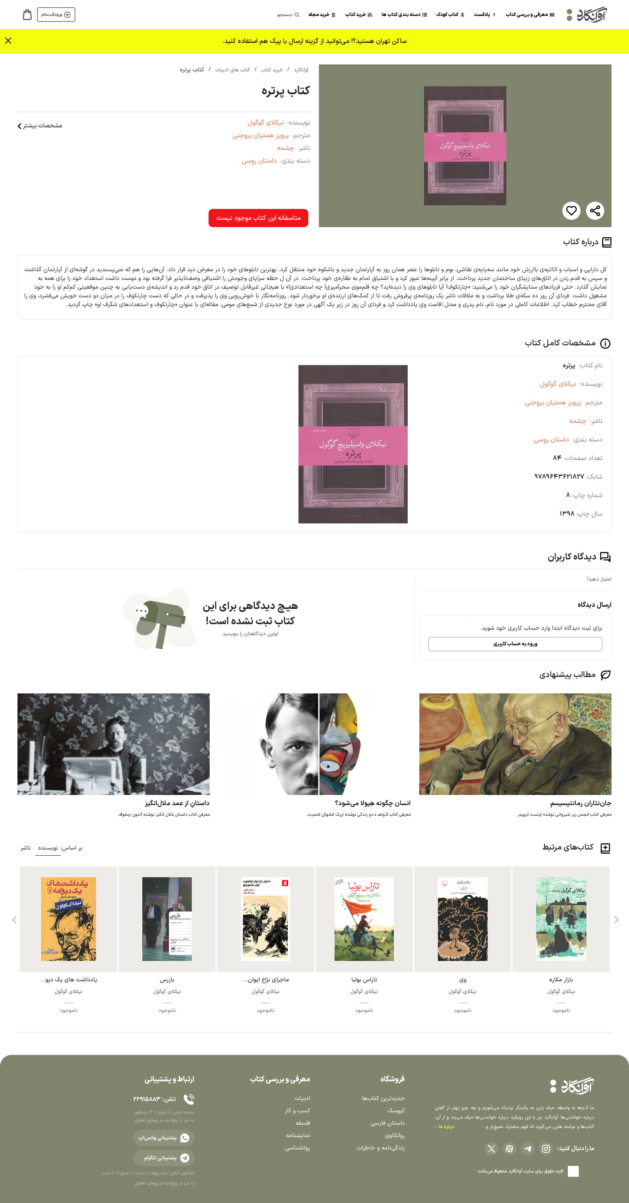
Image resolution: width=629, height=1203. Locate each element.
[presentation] (615, 917)
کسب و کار (297, 1111)
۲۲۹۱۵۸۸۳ (146, 1099)
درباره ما (446, 1127)
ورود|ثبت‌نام (51, 14)
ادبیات (302, 1098)
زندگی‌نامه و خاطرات (381, 1148)
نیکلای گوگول (266, 123)
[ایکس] (491, 1149)
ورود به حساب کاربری (515, 644)
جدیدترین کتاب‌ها (383, 1098)
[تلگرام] (528, 1149)
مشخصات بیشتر (42, 126)
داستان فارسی (388, 1123)
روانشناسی (297, 1148)
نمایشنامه (298, 1135)
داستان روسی (259, 161)
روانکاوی (395, 1135)
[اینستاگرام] (546, 1149)
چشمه (285, 148)
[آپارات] (510, 1149)
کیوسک (396, 1111)
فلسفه (303, 1123)
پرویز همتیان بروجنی (261, 136)
